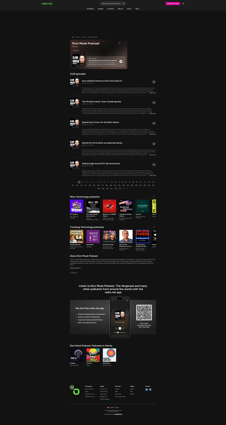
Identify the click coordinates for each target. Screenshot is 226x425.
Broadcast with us (90, 396)
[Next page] (124, 188)
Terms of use (103, 389)
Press (86, 391)
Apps (116, 391)
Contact (117, 389)
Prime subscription (120, 396)
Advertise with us (89, 394)
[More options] (124, 43)
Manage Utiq (103, 396)
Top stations (90, 8)
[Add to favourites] (119, 42)
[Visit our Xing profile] (150, 389)
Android (132, 394)
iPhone (132, 389)
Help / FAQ (118, 394)
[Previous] (149, 196)
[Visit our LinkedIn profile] (146, 389)
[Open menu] (183, 3)
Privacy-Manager (104, 399)
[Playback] (120, 61)
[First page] (72, 182)
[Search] (124, 3)
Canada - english (114, 407)
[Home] (73, 37)
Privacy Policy (103, 391)
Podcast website (74, 268)
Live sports (110, 8)
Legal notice (103, 394)
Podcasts (100, 8)
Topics (137, 8)
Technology (76, 50)
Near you (120, 8)
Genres (129, 8)
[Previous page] (76, 182)
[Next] (154, 196)
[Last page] (127, 188)
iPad (131, 391)
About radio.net (89, 389)
